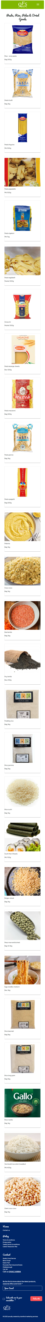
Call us (6, 1272)
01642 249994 (15, 1272)
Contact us (6, 1230)
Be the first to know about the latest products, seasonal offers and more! (19, 1283)
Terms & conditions (9, 1240)
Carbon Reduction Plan (10, 1246)
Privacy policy (7, 1242)
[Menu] (38, 4)
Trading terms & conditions (11, 1244)
